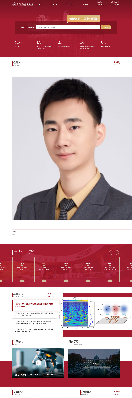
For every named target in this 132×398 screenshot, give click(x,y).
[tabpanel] (23, 44)
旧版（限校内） (115, 2)
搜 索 (106, 27)
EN (106, 2)
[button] (111, 252)
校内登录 (99, 2)
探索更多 (38, 363)
